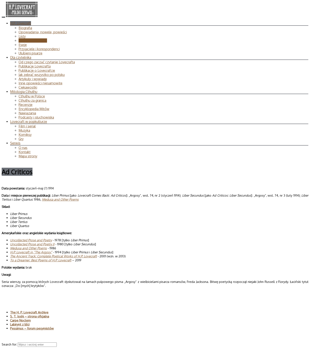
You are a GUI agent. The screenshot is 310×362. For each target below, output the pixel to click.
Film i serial (27, 126)
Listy (22, 36)
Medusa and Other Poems (60, 199)
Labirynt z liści (20, 324)
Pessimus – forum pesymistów (32, 328)
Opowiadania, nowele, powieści (43, 32)
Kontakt (25, 152)
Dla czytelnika (20, 57)
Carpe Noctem (20, 320)
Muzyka (24, 130)
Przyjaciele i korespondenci (39, 49)
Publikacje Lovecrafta (35, 66)
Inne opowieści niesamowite (40, 83)
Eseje (23, 45)
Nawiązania (27, 113)
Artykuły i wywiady (33, 79)
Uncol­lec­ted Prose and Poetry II (32, 244)
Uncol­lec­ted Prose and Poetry (31, 240)
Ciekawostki (28, 87)
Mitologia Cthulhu (23, 91)
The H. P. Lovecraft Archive (29, 312)
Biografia (25, 28)
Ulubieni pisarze (30, 53)
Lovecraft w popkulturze (28, 121)
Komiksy (25, 134)
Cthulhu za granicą (32, 100)
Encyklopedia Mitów (34, 109)
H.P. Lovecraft (20, 23)
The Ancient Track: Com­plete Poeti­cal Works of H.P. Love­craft (53, 256)
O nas (23, 148)
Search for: (10, 344)
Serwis (15, 143)
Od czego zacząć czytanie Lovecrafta (47, 62)
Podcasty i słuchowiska (36, 117)
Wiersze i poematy (33, 40)
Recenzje (25, 105)
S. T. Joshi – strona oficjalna (29, 316)
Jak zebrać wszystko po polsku (42, 75)
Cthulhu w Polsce (32, 96)
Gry (21, 139)
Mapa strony (28, 156)
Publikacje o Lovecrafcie (37, 70)
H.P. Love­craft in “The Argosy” (31, 252)
